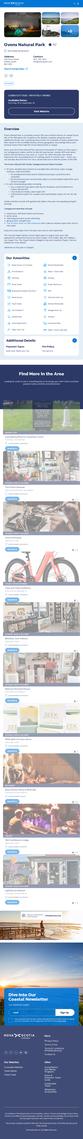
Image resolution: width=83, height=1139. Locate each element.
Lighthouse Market (15, 890)
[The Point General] (41, 466)
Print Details (9, 83)
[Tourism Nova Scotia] (13, 3)
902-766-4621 (39, 59)
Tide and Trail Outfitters (18, 588)
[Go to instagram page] (11, 76)
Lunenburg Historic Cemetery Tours (24, 437)
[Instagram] (23, 917)
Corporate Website (13, 1067)
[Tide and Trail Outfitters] (41, 567)
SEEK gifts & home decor (18, 739)
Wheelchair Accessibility (51, 1090)
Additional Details (21, 340)
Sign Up (64, 1012)
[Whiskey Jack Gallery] (41, 617)
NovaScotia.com (34, 1130)
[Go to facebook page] (6, 76)
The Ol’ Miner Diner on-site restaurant (23, 223)
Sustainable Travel (50, 1084)
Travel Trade (10, 1074)
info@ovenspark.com (42, 61)
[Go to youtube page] (21, 1052)
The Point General (15, 487)
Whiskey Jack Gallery (16, 638)
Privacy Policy (61, 1021)
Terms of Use (51, 1044)
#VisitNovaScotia (53, 915)
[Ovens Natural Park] (22, 24)
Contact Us (50, 1054)
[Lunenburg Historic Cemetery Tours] (41, 415)
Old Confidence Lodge (17, 840)
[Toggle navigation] (78, 4)
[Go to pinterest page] (26, 1052)
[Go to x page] (16, 1052)
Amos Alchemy (13, 537)
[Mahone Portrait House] (41, 668)
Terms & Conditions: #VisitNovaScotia (54, 1049)
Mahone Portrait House (17, 689)
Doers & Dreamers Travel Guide (53, 1077)
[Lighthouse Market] (41, 869)
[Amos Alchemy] (41, 516)
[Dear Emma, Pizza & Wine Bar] (41, 768)
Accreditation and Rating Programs (51, 1069)
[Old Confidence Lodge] (41, 819)
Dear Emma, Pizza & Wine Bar (20, 789)
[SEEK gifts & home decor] (41, 718)
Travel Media (10, 1071)
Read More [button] (12, 448)
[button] (74, 3)
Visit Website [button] (41, 111)
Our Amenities (18, 258)
